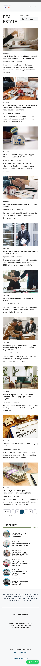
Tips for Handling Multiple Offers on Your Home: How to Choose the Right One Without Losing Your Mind (20, 108)
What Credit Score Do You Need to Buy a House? (19, 573)
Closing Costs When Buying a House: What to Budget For (21, 563)
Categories (24, 15)
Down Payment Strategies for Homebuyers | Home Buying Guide (17, 492)
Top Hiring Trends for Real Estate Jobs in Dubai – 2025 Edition (20, 252)
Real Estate (6, 53)
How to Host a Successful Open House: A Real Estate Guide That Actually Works (20, 57)
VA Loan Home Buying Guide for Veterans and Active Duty (20, 534)
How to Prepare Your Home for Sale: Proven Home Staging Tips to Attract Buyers (18, 397)
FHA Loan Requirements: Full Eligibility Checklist (21, 544)
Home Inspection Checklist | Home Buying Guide (20, 445)
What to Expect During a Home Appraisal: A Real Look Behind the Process (20, 156)
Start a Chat (34, 662)
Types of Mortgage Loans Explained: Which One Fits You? (20, 554)
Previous (7, 511)
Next (10, 516)
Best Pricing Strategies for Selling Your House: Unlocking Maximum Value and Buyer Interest (19, 347)
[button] (30, 7)
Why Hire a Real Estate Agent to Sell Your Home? (20, 205)
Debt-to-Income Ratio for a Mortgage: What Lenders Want (20, 582)
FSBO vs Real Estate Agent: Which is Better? (18, 299)
